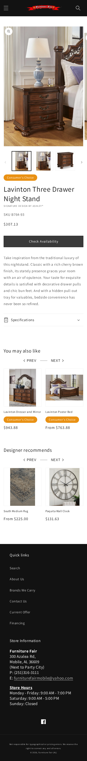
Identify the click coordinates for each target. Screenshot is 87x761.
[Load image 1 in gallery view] (21, 161)
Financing (17, 623)
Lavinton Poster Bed (58, 412)
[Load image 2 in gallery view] (43, 161)
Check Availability (43, 241)
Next (55, 360)
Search (15, 568)
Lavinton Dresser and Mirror (22, 412)
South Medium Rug (16, 511)
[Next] (81, 162)
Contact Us (18, 601)
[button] (6, 8)
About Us (17, 579)
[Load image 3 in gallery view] (65, 161)
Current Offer (20, 612)
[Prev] (5, 162)
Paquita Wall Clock (57, 511)
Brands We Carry (22, 590)
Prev (31, 360)
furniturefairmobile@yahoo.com (43, 678)
